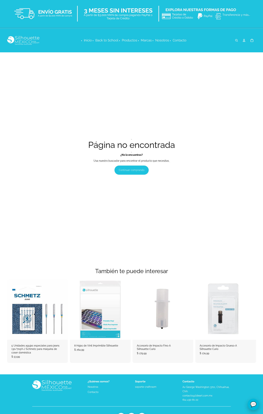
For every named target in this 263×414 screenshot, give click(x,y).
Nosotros (93, 386)
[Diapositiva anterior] (75, 309)
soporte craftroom (145, 386)
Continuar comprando (131, 170)
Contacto (93, 392)
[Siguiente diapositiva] (125, 309)
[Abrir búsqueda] (236, 40)
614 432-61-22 (190, 399)
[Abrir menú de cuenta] (244, 40)
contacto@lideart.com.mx (197, 395)
